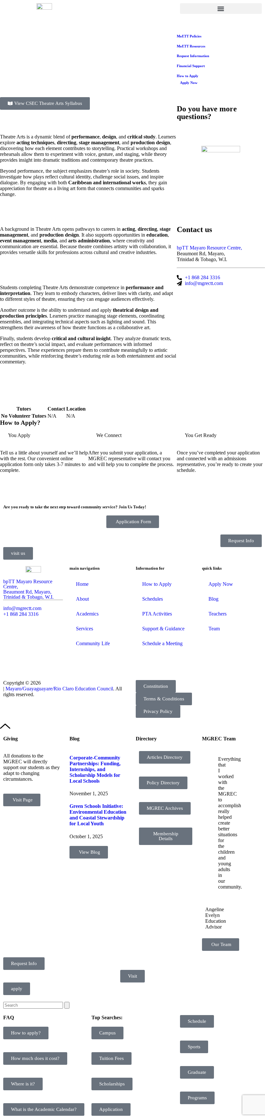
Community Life (93, 643)
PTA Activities (157, 613)
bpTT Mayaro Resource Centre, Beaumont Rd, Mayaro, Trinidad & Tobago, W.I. (28, 589)
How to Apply (187, 76)
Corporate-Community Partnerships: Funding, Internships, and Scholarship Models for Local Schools (95, 769)
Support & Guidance (163, 628)
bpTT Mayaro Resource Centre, (209, 247)
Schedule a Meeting (162, 643)
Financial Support (191, 66)
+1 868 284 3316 (20, 614)
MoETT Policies (189, 36)
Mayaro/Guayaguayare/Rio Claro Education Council (59, 688)
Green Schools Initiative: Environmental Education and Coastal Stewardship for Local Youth (97, 814)
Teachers (217, 613)
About (82, 599)
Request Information (193, 56)
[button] (221, 8)
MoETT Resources (191, 46)
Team (214, 628)
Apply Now (188, 83)
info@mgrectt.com (22, 608)
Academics (87, 613)
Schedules (152, 599)
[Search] (66, 1005)
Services (84, 628)
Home (82, 584)
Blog (213, 599)
